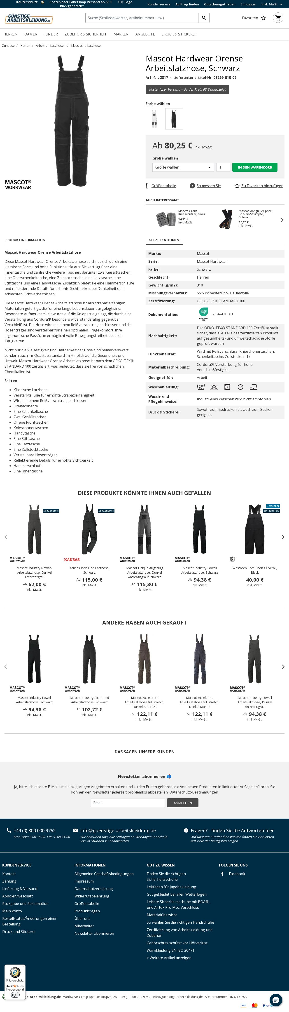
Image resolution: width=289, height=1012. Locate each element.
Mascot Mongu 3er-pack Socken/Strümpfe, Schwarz (255, 214)
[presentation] (281, 536)
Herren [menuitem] (10, 34)
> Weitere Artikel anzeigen (169, 957)
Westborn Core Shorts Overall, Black (255, 570)
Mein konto (12, 911)
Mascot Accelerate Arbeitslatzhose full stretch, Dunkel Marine (199, 702)
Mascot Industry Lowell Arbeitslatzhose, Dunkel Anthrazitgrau (255, 702)
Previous (150, 220)
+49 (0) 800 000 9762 (35, 831)
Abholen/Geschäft (17, 896)
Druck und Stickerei (18, 931)
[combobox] (147, 18)
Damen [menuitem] (31, 34)
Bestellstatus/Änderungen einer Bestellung (29, 921)
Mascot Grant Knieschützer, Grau (191, 212)
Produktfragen (87, 911)
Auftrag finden (187, 4)
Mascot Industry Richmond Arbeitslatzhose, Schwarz (89, 699)
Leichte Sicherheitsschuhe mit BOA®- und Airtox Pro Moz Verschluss (178, 904)
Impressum (84, 881)
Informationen (90, 865)
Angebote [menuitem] (145, 34)
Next (279, 220)
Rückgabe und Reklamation (25, 903)
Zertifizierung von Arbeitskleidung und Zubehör (179, 932)
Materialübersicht (162, 914)
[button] (276, 1000)
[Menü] (23, 967)
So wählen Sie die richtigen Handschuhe (180, 922)
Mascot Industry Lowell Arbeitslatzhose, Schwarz (199, 570)
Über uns (82, 918)
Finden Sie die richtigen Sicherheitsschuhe (166, 876)
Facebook (236, 873)
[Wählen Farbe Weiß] (155, 120)
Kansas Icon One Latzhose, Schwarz (89, 570)
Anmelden (183, 803)
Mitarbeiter (84, 925)
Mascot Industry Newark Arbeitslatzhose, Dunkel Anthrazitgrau (34, 572)
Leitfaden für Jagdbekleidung (171, 886)
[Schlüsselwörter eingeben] (204, 18)
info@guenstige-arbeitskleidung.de (118, 831)
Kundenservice (159, 4)
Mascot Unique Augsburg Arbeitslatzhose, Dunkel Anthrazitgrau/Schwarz (144, 572)
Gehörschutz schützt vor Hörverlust (177, 942)
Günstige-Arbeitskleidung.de (37, 997)
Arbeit (40, 45)
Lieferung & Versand (19, 888)
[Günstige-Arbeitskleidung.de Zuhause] (29, 17)
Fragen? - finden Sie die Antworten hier (232, 831)
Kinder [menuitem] (51, 34)
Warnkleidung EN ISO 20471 (170, 950)
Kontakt (9, 873)
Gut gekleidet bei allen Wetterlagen (177, 894)
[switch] (15, 995)
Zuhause (8, 45)
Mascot (203, 253)
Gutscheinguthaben (219, 4)
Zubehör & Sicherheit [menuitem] (86, 34)
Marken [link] (121, 34)
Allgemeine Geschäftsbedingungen (104, 873)
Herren (25, 45)
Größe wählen (165, 158)
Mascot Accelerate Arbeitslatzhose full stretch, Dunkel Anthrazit (144, 702)
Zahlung (9, 881)
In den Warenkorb (255, 167)
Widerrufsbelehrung (92, 896)
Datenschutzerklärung (94, 888)
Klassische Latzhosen (87, 45)
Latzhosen (57, 45)
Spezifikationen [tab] (164, 239)
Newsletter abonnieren (94, 933)
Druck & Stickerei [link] (179, 34)
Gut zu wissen (161, 865)
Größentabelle (87, 903)
